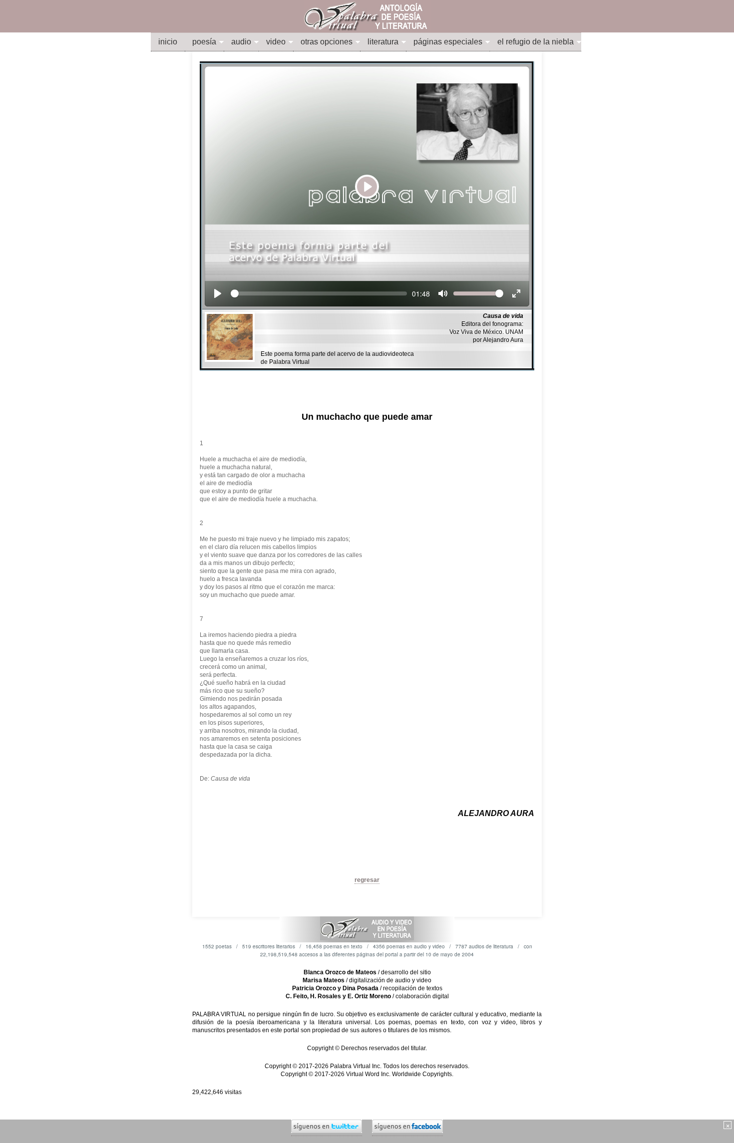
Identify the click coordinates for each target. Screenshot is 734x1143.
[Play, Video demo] (218, 293)
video (276, 41)
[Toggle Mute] (443, 293)
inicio (167, 41)
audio (241, 41)
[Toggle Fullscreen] (516, 293)
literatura (382, 41)
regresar (367, 879)
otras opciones (327, 41)
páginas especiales (447, 41)
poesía (204, 41)
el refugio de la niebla (535, 41)
